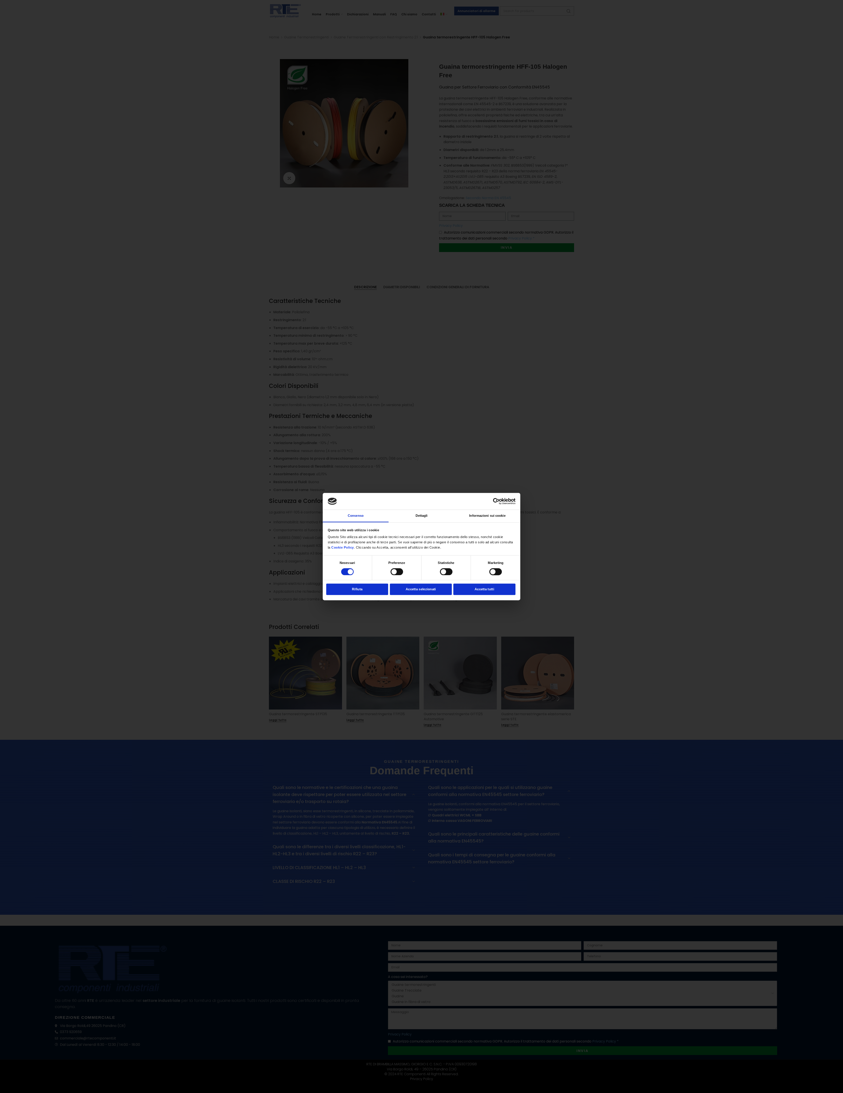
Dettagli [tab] (422, 516)
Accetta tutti (484, 589)
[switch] (397, 571)
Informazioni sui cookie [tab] (487, 516)
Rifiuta (357, 589)
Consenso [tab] (356, 516)
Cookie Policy (342, 547)
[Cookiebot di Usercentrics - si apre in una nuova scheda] (496, 501)
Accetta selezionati (421, 589)
